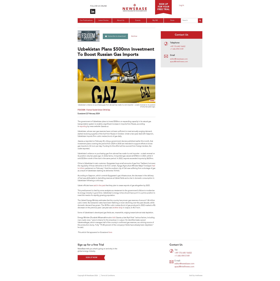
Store (172, 20)
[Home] (135, 8)
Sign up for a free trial (163, 7)
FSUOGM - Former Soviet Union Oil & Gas (94, 110)
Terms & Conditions (108, 275)
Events (137, 20)
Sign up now (91, 257)
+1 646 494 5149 (176, 49)
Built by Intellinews (195, 275)
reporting (83, 126)
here (110, 232)
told (113, 218)
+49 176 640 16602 (177, 46)
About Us (120, 20)
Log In (181, 5)
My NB (155, 20)
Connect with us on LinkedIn (92, 11)
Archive (134, 36)
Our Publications (86, 20)
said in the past (99, 185)
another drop (117, 208)
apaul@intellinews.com (179, 62)
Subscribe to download (116, 36)
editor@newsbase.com (179, 59)
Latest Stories (103, 20)
